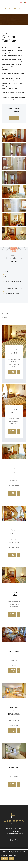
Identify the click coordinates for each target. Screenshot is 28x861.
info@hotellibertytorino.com (15, 833)
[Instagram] (12, 840)
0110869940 (16, 831)
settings (16, 855)
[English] (21, 2)
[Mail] (15, 840)
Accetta (4, 858)
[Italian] (25, 2)
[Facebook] (10, 840)
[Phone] (17, 840)
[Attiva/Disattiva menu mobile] (25, 11)
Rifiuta (11, 858)
